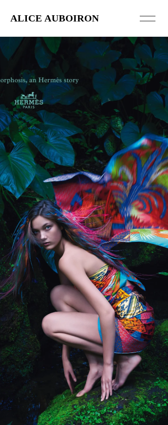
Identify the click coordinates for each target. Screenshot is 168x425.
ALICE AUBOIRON (54, 18)
